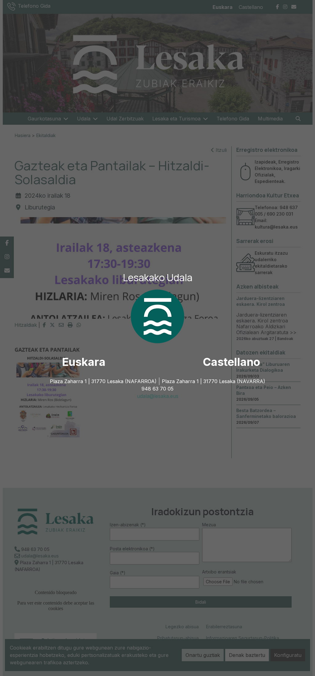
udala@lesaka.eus (157, 396)
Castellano (231, 362)
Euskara (84, 362)
